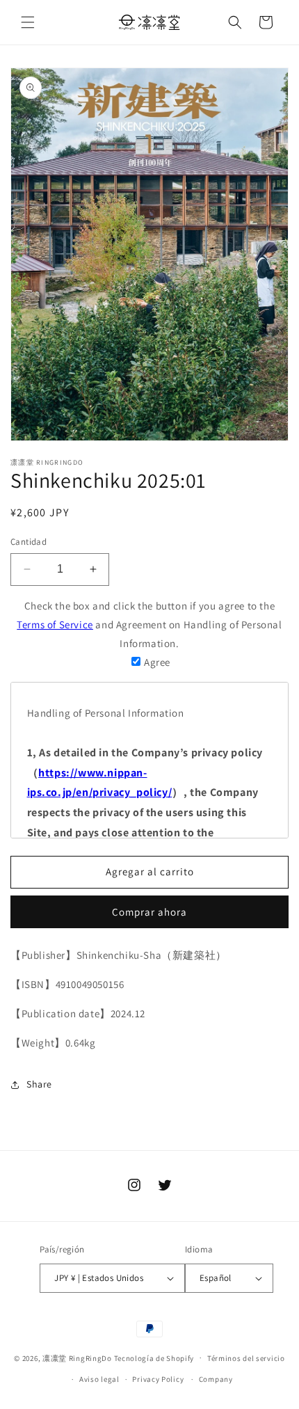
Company (216, 1379)
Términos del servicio (246, 1358)
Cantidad (28, 542)
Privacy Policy (158, 1379)
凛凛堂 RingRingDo (77, 1357)
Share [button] (39, 1084)
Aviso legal (99, 1379)
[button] (28, 22)
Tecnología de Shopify (154, 1357)
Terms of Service (55, 624)
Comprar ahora (149, 911)
